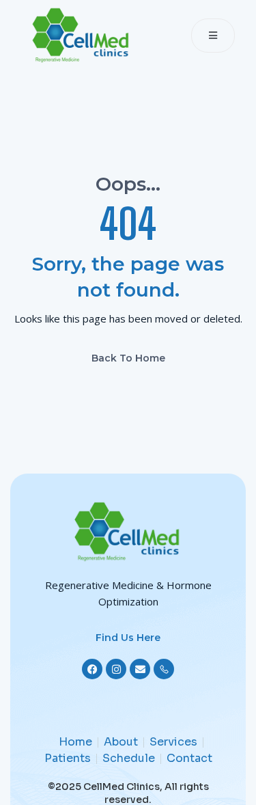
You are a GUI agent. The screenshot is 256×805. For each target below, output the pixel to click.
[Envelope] (140, 669)
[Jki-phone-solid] (164, 669)
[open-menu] (213, 35)
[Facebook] (92, 669)
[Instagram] (116, 669)
